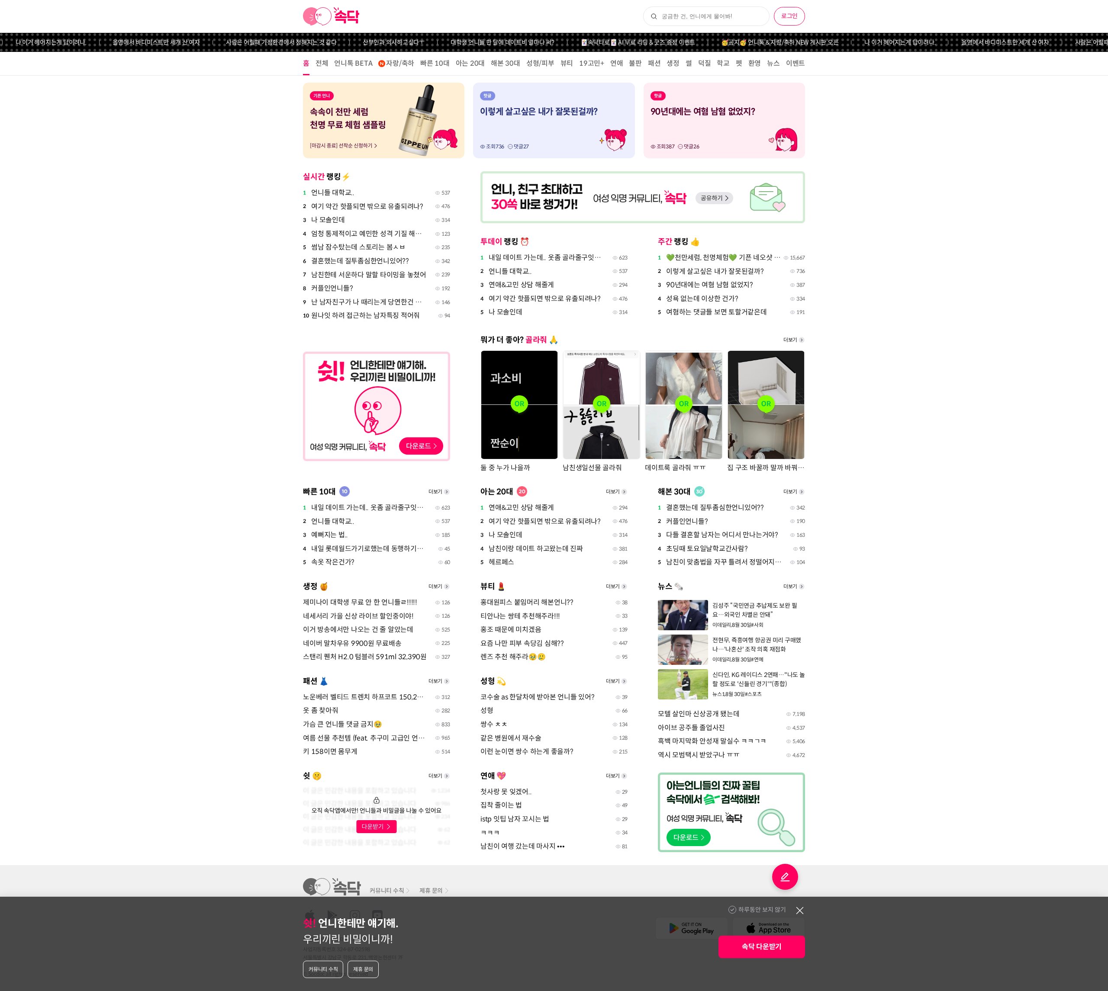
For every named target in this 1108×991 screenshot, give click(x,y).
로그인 (789, 16)
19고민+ (591, 63)
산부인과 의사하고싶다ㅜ (375, 42)
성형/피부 (540, 63)
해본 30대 (505, 63)
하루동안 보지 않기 (762, 910)
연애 (616, 63)
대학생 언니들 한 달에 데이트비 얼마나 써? (484, 42)
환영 (754, 63)
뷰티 (566, 63)
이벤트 (795, 63)
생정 (673, 63)
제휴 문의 (431, 891)
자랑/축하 (400, 63)
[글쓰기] (785, 877)
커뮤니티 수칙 (387, 891)
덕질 (704, 63)
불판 (635, 63)
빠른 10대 (435, 63)
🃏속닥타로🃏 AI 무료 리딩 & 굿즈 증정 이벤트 (619, 42)
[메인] (331, 16)
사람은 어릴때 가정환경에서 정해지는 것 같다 (262, 42)
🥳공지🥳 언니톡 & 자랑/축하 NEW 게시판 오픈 (761, 42)
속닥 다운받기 (762, 946)
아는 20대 (470, 63)
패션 (654, 63)
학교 (723, 63)
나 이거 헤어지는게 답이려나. (881, 42)
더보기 (790, 340)
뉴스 (773, 63)
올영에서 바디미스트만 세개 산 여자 (137, 42)
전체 (322, 63)
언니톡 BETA (353, 63)
